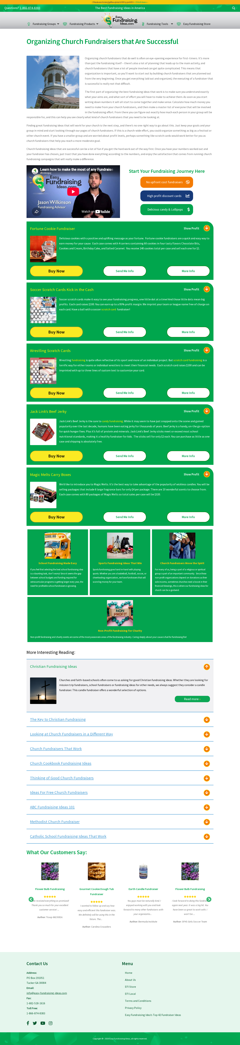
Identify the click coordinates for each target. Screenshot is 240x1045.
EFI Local (130, 993)
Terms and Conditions (138, 1001)
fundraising (78, 360)
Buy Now (56, 271)
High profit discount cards (164, 196)
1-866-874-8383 (30, 8)
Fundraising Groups (44, 24)
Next (209, 899)
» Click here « (141, 2)
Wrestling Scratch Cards (50, 350)
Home (119, 20)
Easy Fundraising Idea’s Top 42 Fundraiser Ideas (153, 1015)
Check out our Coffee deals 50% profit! (120, 2)
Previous (31, 899)
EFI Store (130, 986)
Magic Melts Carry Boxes (50, 474)
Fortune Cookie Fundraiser (52, 228)
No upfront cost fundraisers (164, 182)
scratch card (108, 309)
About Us (130, 980)
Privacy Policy (133, 1008)
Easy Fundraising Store (196, 24)
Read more (192, 699)
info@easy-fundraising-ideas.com (47, 993)
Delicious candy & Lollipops (165, 209)
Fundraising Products (82, 24)
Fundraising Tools (158, 24)
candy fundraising (112, 421)
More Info (188, 271)
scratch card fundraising (187, 360)
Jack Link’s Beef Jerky (48, 411)
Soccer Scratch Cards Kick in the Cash (62, 289)
